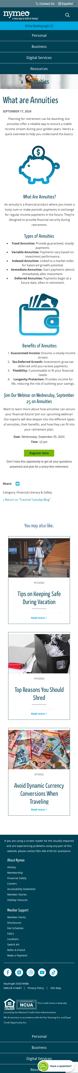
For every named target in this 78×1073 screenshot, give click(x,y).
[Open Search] (67, 15)
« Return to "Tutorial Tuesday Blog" (27, 500)
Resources (39, 68)
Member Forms (16, 917)
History (11, 867)
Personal (39, 35)
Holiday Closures (17, 900)
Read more (38, 618)
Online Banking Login (37, 26)
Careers (12, 883)
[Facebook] (8, 972)
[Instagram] (31, 972)
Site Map (55, 988)
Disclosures (14, 922)
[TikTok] (53, 972)
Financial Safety (16, 878)
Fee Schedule (15, 928)
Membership (15, 872)
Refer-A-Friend (16, 950)
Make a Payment (17, 955)
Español (67, 4)
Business (39, 46)
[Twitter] (19, 972)
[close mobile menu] (75, 4)
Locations (13, 939)
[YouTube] (42, 972)
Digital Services (39, 57)
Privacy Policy (36, 988)
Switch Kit (13, 944)
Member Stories (17, 894)
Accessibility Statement (21, 889)
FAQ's (10, 933)
